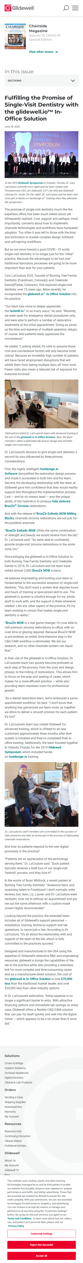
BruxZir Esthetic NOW (21, 530)
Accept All (41, 1255)
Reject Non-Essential (41, 1244)
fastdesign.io (18, 756)
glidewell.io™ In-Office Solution (49, 294)
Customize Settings (41, 1233)
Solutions (12, 1056)
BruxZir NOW (41, 570)
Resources (13, 1124)
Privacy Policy (16, 1226)
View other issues (41, 52)
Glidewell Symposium (30, 182)
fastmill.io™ (17, 311)
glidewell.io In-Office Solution (37, 437)
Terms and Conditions (19, 1218)
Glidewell (12, 1153)
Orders (10, 1090)
